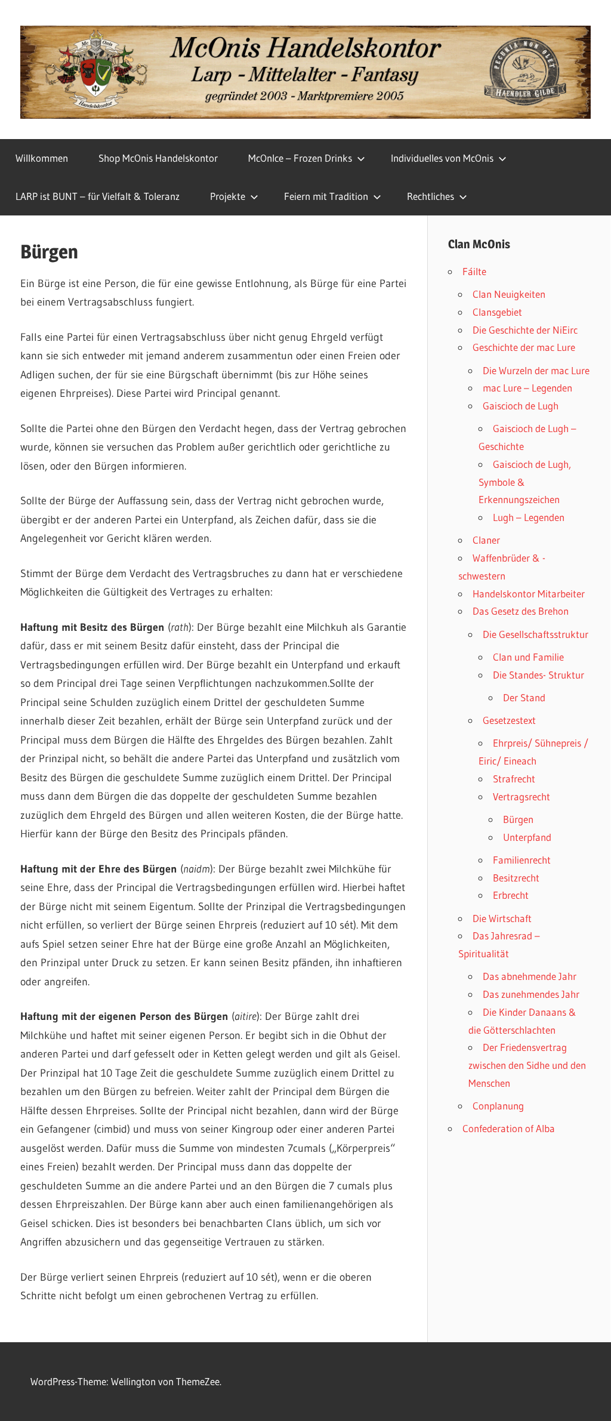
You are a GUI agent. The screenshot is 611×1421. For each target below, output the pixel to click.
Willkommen (42, 158)
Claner (486, 540)
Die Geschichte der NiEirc (525, 329)
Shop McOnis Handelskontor (158, 158)
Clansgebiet (497, 312)
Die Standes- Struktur (538, 674)
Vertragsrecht (521, 796)
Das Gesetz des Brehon (521, 611)
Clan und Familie (528, 657)
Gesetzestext (509, 720)
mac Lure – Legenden (527, 387)
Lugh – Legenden (528, 517)
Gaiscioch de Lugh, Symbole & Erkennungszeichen (525, 482)
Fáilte (474, 271)
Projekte (227, 196)
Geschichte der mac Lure (524, 347)
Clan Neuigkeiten (509, 294)
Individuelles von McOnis (442, 158)
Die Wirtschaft (502, 918)
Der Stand (524, 697)
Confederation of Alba (508, 1128)
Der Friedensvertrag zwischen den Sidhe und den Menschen (527, 1065)
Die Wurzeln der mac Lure (536, 370)
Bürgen (518, 819)
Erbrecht (511, 895)
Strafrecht (514, 778)
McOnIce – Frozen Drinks (300, 158)
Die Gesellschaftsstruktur (535, 634)
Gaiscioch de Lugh (520, 405)
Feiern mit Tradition (326, 196)
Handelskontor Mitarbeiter (529, 593)
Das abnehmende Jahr (529, 976)
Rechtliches (430, 196)
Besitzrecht (516, 877)
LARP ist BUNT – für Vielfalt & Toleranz (98, 196)
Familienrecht (522, 859)
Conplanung (498, 1105)
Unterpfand (527, 837)
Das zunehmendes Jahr (531, 994)
